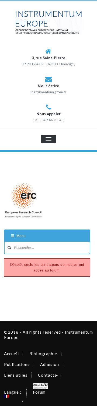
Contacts (47, 375)
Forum (39, 392)
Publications (17, 364)
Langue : (13, 392)
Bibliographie (43, 353)
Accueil (11, 353)
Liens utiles (15, 375)
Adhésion (49, 364)
